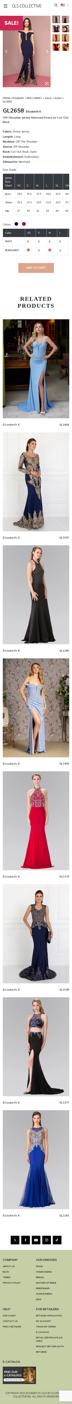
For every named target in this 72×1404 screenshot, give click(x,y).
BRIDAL (40, 1277)
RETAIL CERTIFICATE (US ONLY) (49, 1339)
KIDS (38, 1299)
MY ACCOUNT (43, 1321)
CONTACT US (10, 1321)
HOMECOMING (44, 1271)
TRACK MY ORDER (46, 1326)
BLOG (6, 1271)
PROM (39, 1266)
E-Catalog (42, 1332)
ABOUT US (9, 1266)
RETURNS (41, 1351)
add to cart (36, 267)
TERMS (7, 1277)
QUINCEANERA (44, 1293)
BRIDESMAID (43, 1288)
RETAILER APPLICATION (49, 1315)
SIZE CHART (9, 1315)
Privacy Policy (11, 1282)
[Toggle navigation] (6, 6)
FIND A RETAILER (12, 1326)
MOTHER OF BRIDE (46, 1282)
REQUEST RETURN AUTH (50, 1346)
